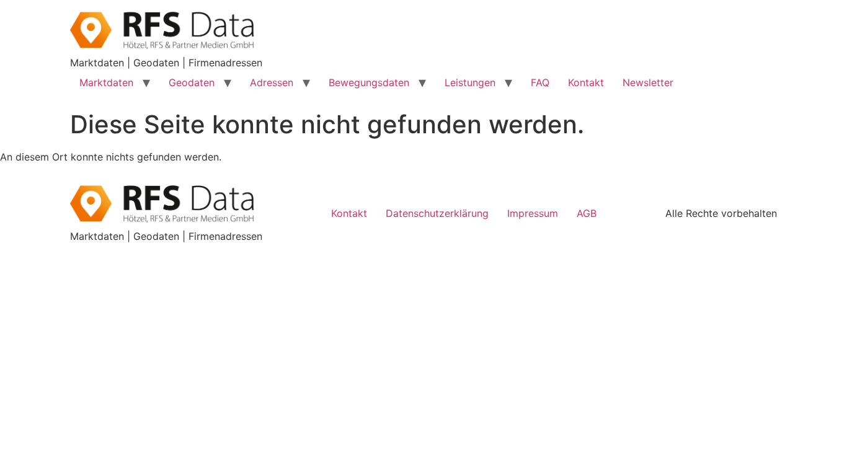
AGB (586, 213)
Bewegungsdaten (369, 82)
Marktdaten (106, 82)
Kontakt (586, 82)
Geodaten (192, 82)
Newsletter (648, 82)
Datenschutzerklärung (437, 213)
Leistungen (470, 82)
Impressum (532, 213)
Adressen (271, 82)
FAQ (540, 82)
